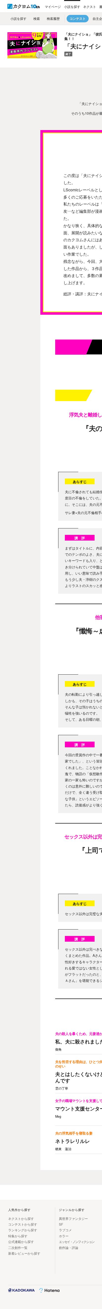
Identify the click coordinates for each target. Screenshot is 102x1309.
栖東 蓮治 (63, 1149)
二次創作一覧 (17, 1247)
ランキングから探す (22, 1230)
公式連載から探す (21, 1241)
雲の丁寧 (61, 1088)
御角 (58, 1049)
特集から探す (17, 1236)
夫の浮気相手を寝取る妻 (74, 1133)
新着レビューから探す (24, 1253)
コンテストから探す (22, 1224)
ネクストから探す (21, 1218)
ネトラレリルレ (72, 1140)
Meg (58, 1116)
